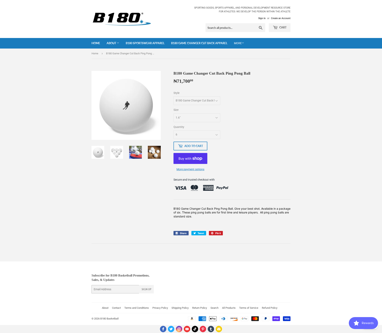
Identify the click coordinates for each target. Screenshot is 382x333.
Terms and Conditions (136, 307)
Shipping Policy (180, 307)
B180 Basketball (109, 318)
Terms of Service (248, 307)
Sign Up (146, 289)
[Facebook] (163, 329)
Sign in (262, 18)
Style (176, 92)
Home (96, 43)
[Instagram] (179, 329)
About (112, 43)
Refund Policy (269, 307)
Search (214, 307)
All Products (229, 307)
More (238, 43)
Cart (282, 27)
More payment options (190, 169)
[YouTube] (187, 329)
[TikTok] (195, 329)
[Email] (219, 329)
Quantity (178, 127)
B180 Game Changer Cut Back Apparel (199, 43)
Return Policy (199, 307)
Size (175, 109)
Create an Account (280, 18)
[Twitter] (171, 329)
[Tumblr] (211, 329)
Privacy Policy (160, 307)
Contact (116, 307)
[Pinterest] (203, 329)
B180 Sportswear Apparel (145, 43)
